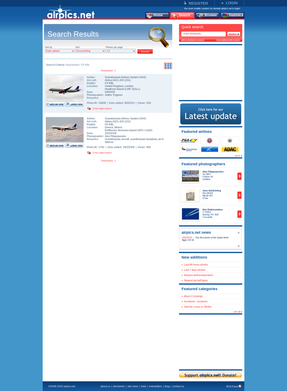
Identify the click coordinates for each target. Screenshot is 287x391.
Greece (109, 127)
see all (237, 311)
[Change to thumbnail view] (168, 68)
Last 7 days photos (194, 269)
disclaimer (119, 386)
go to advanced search (228, 40)
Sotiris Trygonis (113, 94)
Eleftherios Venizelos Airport (121, 130)
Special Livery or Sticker (198, 306)
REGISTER (198, 3)
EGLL (136, 89)
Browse (211, 15)
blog (167, 386)
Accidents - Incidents (196, 301)
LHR (128, 89)
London (129, 86)
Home (158, 15)
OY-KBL (109, 83)
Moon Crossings (193, 296)
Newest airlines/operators (198, 275)
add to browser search (192, 40)
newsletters (155, 386)
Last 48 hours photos (196, 264)
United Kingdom (114, 86)
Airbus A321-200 (115, 80)
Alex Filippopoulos (115, 136)
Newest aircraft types (196, 280)
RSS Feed (232, 386)
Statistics (236, 15)
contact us (178, 386)
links (143, 386)
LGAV (148, 130)
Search (184, 15)
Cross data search (102, 108)
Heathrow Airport (114, 89)
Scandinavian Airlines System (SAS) (125, 77)
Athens (118, 127)
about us (105, 386)
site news (133, 386)
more (237, 155)
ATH (140, 130)
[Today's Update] (210, 123)
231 (127, 80)
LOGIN (232, 3)
